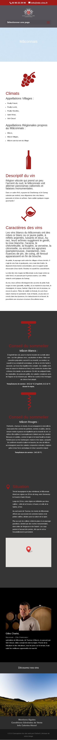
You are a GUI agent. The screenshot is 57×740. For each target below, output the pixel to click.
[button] (29, 549)
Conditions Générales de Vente (26, 722)
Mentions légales (27, 719)
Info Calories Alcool (27, 725)
